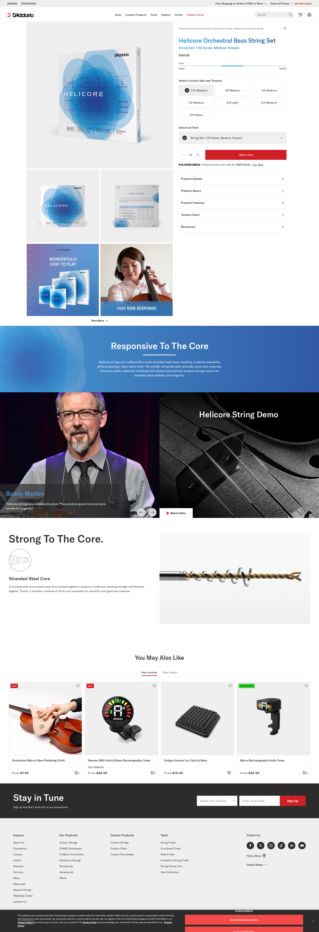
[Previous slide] (141, 512)
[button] (285, 28)
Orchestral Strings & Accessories (195, 28)
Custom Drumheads (122, 854)
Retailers (18, 866)
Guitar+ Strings (68, 842)
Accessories (66, 872)
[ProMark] (29, 3)
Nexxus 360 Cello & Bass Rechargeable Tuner (119, 760)
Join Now (258, 164)
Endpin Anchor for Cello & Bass (185, 760)
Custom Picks (118, 848)
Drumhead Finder (171, 848)
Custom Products (136, 14)
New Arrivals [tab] (149, 672)
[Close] (313, 920)
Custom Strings (119, 842)
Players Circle (195, 14)
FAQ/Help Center (23, 895)
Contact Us (20, 901)
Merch (63, 878)
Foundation (20, 848)
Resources (19, 884)
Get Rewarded (303, 3)
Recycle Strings (22, 890)
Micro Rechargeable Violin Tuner (262, 760)
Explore (165, 14)
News (16, 878)
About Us (18, 842)
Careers (17, 854)
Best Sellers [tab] (170, 672)
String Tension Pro (171, 866)
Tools (154, 14)
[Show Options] (234, 801)
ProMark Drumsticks (71, 854)
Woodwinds (66, 866)
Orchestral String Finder (175, 860)
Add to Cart (246, 155)
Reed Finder (167, 854)
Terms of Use (90, 922)
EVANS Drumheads (70, 848)
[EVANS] (12, 3)
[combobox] (216, 801)
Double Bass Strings (223, 28)
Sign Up (292, 800)
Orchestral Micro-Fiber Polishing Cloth (38, 760)
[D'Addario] (20, 15)
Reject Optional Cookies (244, 919)
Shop (118, 14)
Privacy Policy (25, 922)
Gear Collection (170, 872)
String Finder (168, 842)
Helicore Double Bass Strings (249, 28)
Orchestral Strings (70, 860)
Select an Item (189, 127)
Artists (179, 14)
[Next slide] (152, 512)
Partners (18, 872)
